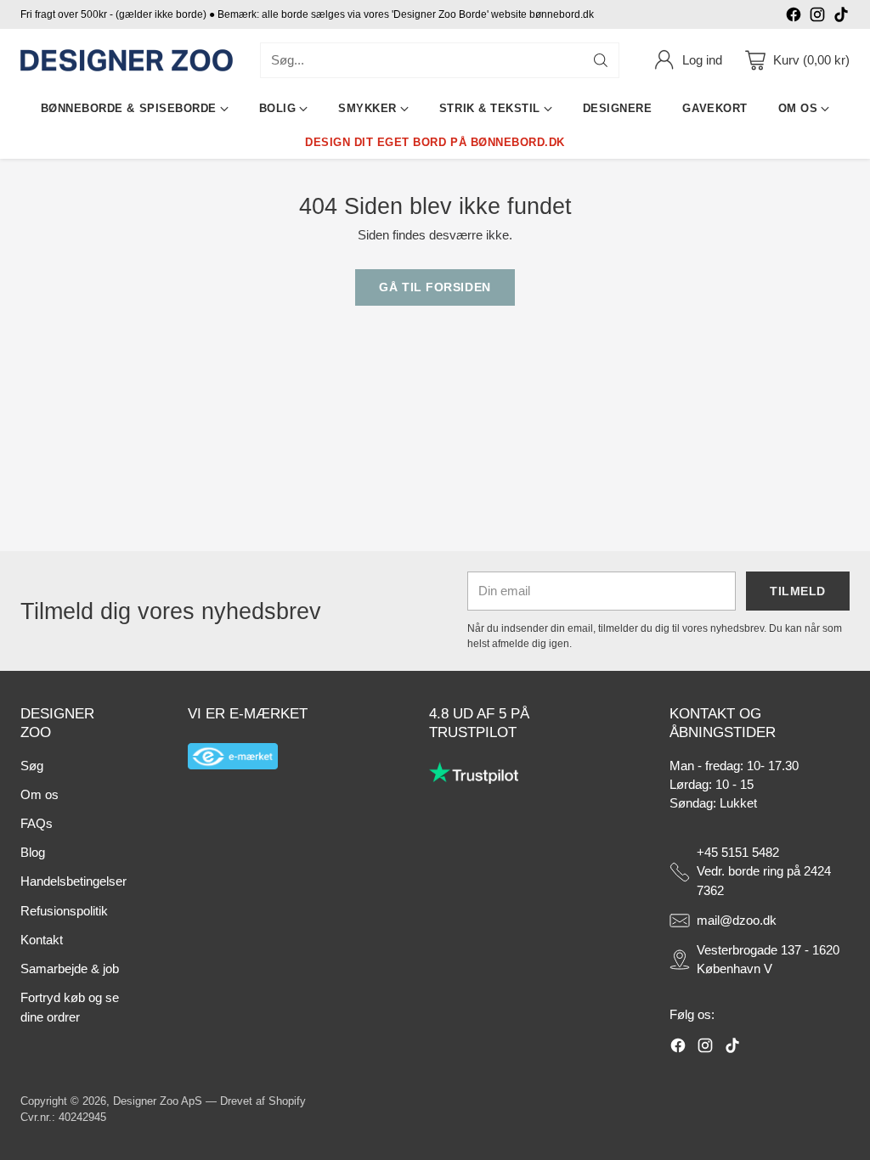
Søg (31, 766)
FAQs (36, 824)
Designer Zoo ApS (157, 1101)
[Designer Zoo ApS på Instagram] (817, 17)
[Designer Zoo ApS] (126, 60)
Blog (32, 852)
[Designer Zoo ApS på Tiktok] (841, 17)
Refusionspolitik (64, 911)
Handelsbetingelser (73, 881)
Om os (39, 795)
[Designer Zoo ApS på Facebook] (793, 17)
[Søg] (600, 60)
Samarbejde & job (69, 969)
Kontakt (41, 940)
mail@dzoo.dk (737, 920)
